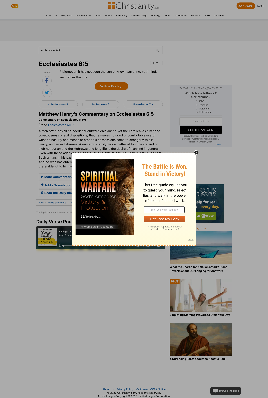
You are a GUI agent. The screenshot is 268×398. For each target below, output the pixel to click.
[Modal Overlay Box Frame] (134, 199)
